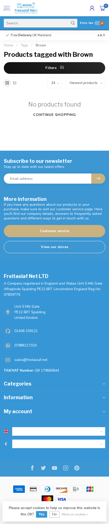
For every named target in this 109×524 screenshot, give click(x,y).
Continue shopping (54, 114)
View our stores (54, 246)
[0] (102, 8)
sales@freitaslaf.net (30, 359)
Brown (41, 45)
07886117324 (25, 345)
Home (8, 45)
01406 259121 (26, 330)
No (54, 514)
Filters (51, 67)
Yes (41, 514)
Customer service (54, 231)
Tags (24, 45)
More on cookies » (75, 514)
